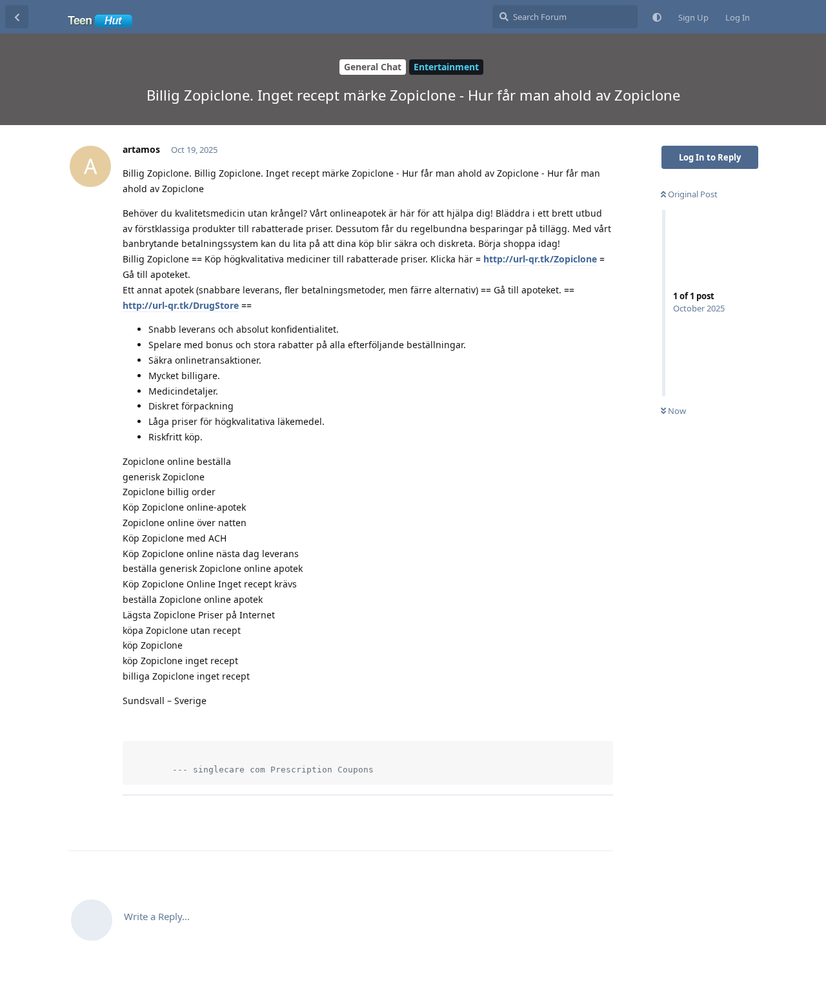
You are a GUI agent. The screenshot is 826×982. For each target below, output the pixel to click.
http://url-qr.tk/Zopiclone (540, 259)
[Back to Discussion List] (16, 16)
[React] (563, 816)
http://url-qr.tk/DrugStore (181, 305)
